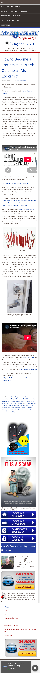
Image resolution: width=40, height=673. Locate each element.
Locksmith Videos (24, 397)
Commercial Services (11, 625)
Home (3, 2)
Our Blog (11, 399)
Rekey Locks (18, 399)
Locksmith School (19, 408)
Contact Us (5, 25)
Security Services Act (26, 209)
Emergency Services (11, 618)
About (6, 614)
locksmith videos (13, 410)
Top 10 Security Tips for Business (12, 401)
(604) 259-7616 (22, 44)
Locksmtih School (23, 410)
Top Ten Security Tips (28, 401)
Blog (16, 397)
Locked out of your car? (11, 16)
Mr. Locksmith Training (29, 369)
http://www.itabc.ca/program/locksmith (15, 183)
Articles (12, 397)
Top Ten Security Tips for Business (12, 403)
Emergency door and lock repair (14, 11)
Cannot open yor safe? (10, 20)
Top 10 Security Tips (29, 399)
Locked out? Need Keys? (10, 7)
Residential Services (11, 622)
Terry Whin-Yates (21, 81)
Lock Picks (10, 408)
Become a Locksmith (14, 405)
